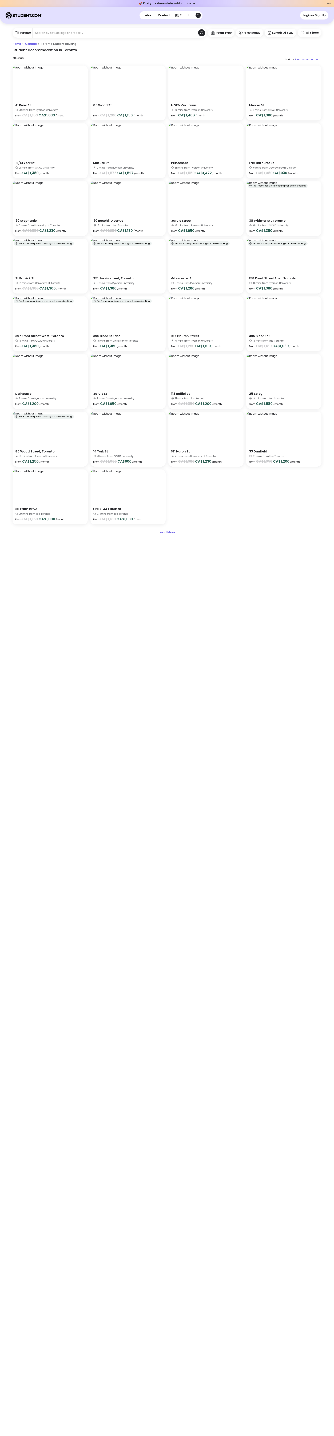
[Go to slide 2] (330, 3)
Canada (31, 44)
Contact (164, 15)
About (149, 15)
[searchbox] (115, 33)
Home (17, 44)
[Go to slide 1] (328, 3)
